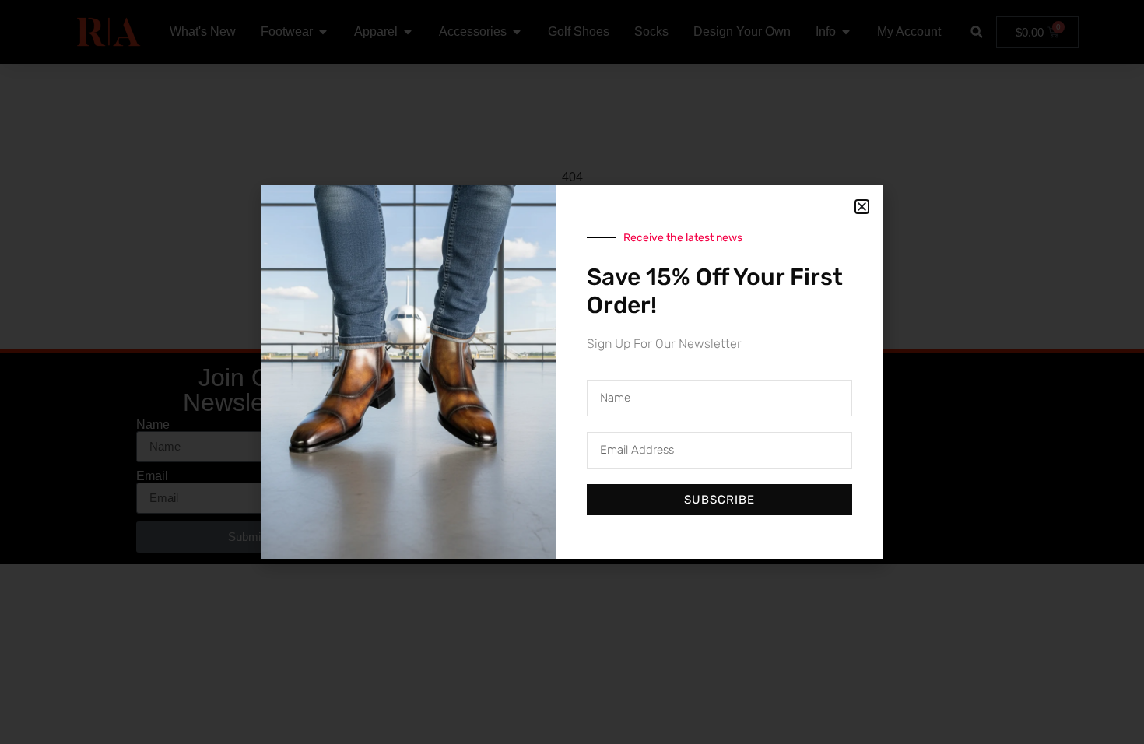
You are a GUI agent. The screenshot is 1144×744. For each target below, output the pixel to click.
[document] (572, 372)
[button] (862, 206)
